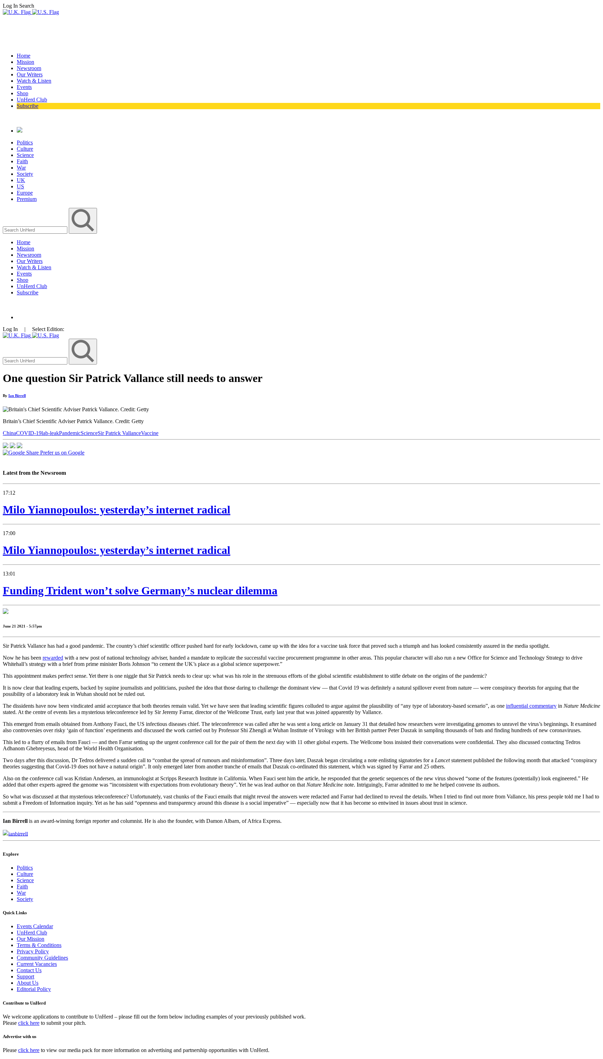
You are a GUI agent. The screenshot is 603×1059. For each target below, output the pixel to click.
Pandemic (70, 433)
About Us (27, 983)
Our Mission (30, 939)
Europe (25, 193)
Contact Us (29, 970)
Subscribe (27, 106)
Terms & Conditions (39, 945)
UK (21, 180)
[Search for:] (36, 230)
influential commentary (531, 706)
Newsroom (29, 68)
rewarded (53, 658)
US (20, 186)
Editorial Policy (34, 989)
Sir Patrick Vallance (119, 433)
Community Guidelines (42, 958)
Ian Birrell (17, 395)
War (21, 168)
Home (23, 56)
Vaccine (149, 433)
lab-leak (50, 433)
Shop (22, 93)
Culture (25, 149)
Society (25, 174)
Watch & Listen (34, 81)
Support (25, 976)
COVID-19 (29, 433)
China (9, 433)
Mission (25, 62)
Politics (25, 142)
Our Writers (30, 74)
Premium (27, 199)
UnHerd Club (32, 100)
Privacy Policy (33, 951)
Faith (22, 161)
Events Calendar (35, 926)
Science (25, 155)
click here (28, 1023)
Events (24, 87)
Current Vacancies (37, 964)
